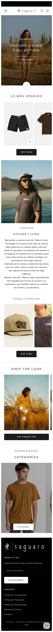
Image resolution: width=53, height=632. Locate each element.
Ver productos (26, 437)
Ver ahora (26, 59)
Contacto (8, 614)
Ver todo (26, 152)
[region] (26, 50)
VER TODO (26, 354)
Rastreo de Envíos (12, 609)
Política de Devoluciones (15, 604)
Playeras (23, 527)
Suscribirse (16, 580)
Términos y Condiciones (15, 595)
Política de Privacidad (14, 600)
